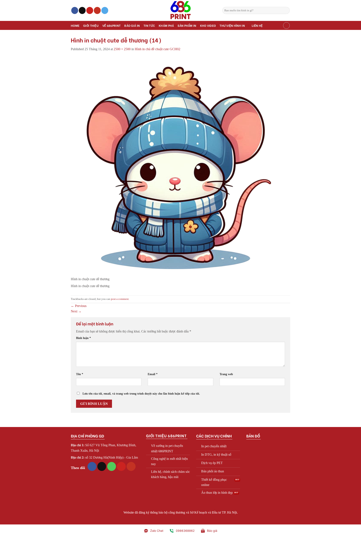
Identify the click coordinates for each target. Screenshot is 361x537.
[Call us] (111, 466)
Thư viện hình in (232, 25)
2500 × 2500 (122, 49)
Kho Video (208, 25)
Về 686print (111, 25)
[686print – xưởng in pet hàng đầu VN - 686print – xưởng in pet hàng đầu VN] (180, 10)
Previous (78, 306)
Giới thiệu (91, 25)
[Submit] (285, 10)
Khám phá (166, 25)
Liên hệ (257, 25)
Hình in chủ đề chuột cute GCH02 (157, 49)
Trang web (226, 374)
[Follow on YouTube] (97, 10)
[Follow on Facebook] (74, 10)
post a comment (120, 299)
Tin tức (149, 25)
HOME (75, 25)
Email (153, 374)
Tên (79, 374)
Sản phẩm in (187, 25)
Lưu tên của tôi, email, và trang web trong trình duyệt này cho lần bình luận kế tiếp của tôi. (141, 393)
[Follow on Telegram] (104, 10)
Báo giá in (132, 25)
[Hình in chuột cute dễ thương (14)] (180, 166)
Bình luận (83, 338)
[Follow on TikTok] (82, 10)
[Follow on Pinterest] (89, 10)
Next (76, 311)
